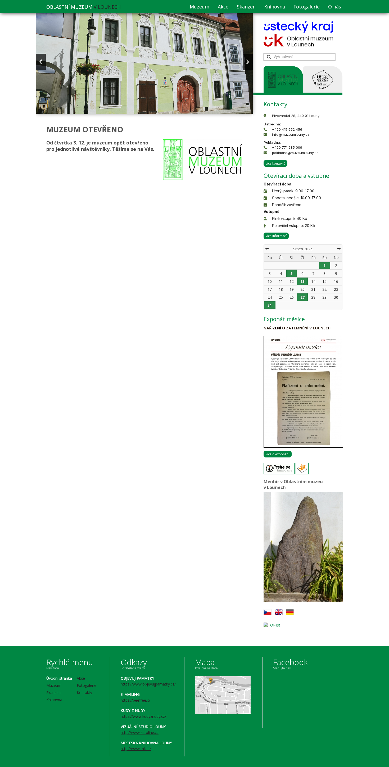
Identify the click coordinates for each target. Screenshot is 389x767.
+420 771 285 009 (287, 147)
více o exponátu (278, 454)
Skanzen (246, 6)
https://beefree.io (135, 700)
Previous (41, 62)
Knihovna (274, 6)
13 (302, 281)
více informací (276, 236)
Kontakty (84, 692)
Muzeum (199, 6)
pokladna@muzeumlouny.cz (295, 153)
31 (270, 305)
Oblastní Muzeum (83, 7)
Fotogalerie (306, 6)
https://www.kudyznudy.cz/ (143, 716)
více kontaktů (275, 163)
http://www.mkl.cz (136, 748)
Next (248, 62)
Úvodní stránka (59, 678)
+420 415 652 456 (287, 129)
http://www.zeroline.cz (140, 732)
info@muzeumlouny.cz (290, 134)
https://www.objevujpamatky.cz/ (148, 684)
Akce (223, 6)
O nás (334, 6)
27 (302, 297)
